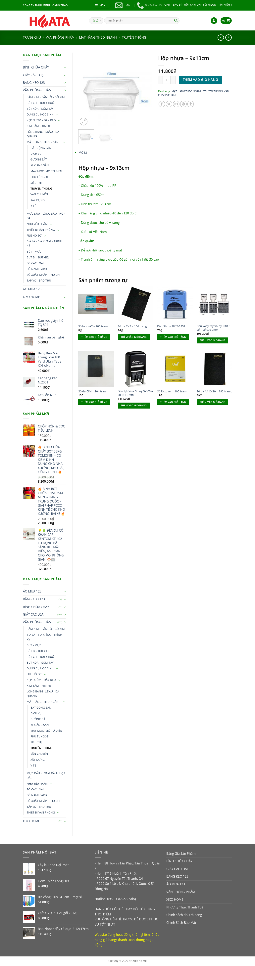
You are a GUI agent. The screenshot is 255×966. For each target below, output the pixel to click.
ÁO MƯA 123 (32, 289)
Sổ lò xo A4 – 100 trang (172, 391)
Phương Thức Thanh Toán (185, 907)
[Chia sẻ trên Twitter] (169, 104)
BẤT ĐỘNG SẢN (40, 148)
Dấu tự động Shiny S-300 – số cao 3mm (135, 393)
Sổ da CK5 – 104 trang (132, 326)
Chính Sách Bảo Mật (181, 922)
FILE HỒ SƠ (34, 235)
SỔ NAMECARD (37, 269)
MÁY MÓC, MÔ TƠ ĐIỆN (46, 171)
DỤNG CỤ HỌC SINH (40, 114)
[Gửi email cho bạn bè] (176, 104)
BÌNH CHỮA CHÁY (36, 67)
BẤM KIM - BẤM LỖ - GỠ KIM (46, 97)
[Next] (145, 89)
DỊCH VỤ (35, 153)
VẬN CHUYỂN (39, 194)
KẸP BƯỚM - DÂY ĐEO (41, 120)
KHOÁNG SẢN (39, 165)
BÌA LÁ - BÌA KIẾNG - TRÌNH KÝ (44, 243)
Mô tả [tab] (82, 152)
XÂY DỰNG (37, 200)
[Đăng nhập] (214, 20)
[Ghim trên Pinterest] (183, 104)
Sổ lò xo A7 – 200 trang (93, 326)
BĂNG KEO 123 (34, 82)
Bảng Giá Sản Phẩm (181, 853)
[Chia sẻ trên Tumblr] (190, 104)
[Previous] (84, 89)
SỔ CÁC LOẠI (35, 263)
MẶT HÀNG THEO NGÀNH (98, 37)
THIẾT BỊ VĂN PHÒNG (41, 230)
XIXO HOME (31, 297)
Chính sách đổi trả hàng (184, 915)
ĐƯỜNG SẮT (38, 159)
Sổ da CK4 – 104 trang (92, 391)
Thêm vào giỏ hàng (200, 79)
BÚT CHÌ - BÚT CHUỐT (41, 103)
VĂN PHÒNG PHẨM (60, 37)
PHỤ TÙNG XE (39, 177)
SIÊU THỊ (36, 183)
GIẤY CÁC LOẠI (33, 75)
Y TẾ (33, 206)
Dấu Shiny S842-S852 (171, 326)
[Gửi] (176, 20)
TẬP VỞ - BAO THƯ (39, 280)
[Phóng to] (83, 121)
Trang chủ (32, 37)
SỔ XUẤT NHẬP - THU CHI (43, 275)
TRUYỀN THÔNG (134, 37)
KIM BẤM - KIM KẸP (39, 126)
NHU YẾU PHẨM (37, 224)
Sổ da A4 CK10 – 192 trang (214, 391)
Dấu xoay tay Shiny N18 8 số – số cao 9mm (213, 328)
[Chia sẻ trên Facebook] (162, 104)
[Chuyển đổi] (64, 67)
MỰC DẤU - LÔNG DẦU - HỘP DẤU (46, 216)
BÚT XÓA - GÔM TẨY (40, 108)
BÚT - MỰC (34, 251)
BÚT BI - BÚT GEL (38, 257)
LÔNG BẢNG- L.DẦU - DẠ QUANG (43, 134)
